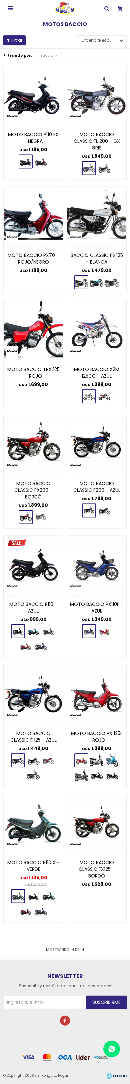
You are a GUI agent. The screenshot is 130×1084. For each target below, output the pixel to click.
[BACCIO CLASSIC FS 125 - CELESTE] (96, 282)
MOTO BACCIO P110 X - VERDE (33, 865)
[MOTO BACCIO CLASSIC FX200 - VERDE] (41, 517)
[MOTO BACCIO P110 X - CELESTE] (48, 896)
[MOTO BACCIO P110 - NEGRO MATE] (41, 646)
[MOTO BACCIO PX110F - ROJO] (104, 631)
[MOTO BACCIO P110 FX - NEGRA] (33, 96)
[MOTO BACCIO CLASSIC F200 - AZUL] (97, 445)
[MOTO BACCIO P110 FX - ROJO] (41, 161)
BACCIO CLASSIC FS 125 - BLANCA (97, 258)
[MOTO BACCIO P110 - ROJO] (25, 646)
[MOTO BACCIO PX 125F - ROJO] (97, 695)
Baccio (46, 55)
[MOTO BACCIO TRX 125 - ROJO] (33, 331)
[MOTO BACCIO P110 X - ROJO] (25, 911)
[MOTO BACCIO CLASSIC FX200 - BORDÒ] (33, 445)
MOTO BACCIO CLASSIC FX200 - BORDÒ (33, 490)
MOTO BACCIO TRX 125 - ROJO (33, 372)
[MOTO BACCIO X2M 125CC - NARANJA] (104, 396)
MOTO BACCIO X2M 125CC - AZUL (96, 372)
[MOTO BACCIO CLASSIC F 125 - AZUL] (33, 695)
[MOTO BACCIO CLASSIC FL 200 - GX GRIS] (97, 96)
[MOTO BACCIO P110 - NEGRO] (48, 631)
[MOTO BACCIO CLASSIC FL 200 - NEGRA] (104, 168)
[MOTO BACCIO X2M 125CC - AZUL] (97, 331)
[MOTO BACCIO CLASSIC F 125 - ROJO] (48, 760)
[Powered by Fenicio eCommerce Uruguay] (117, 1076)
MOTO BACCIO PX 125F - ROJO (97, 736)
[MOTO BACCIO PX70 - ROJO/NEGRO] (33, 217)
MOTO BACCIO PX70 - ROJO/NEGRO (33, 258)
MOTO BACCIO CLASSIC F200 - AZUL (96, 486)
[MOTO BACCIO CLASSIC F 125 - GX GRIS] (33, 775)
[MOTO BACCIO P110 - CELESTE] (33, 631)
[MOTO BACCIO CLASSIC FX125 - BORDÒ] (97, 824)
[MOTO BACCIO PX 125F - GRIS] (81, 775)
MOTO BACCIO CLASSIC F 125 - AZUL (33, 736)
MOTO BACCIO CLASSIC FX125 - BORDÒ (97, 869)
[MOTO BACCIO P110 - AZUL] (33, 565)
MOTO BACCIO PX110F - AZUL (96, 607)
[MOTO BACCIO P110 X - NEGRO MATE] (41, 911)
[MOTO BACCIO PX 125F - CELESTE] (112, 760)
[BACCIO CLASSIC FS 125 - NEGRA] (112, 282)
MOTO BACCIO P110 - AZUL (33, 607)
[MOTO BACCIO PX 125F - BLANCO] (96, 760)
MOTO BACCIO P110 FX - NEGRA (33, 137)
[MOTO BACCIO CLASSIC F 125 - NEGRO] (33, 760)
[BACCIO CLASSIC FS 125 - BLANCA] (97, 217)
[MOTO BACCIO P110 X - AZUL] (33, 896)
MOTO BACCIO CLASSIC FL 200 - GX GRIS (97, 141)
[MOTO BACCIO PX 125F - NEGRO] (96, 775)
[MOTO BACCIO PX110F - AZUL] (97, 565)
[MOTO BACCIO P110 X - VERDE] (33, 824)
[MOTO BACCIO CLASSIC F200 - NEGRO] (104, 510)
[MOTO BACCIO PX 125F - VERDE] (112, 775)
